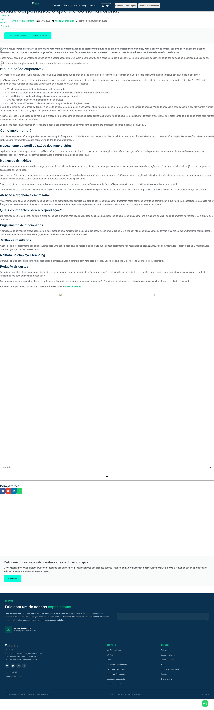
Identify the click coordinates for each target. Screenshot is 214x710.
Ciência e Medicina (64, 21)
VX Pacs (110, 655)
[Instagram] (13, 665)
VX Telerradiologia (114, 650)
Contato (92, 5)
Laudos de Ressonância (116, 674)
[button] (210, 467)
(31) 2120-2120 (11, 672)
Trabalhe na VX (167, 679)
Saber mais (12, 578)
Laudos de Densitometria (117, 665)
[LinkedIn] (7, 665)
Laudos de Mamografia (116, 679)
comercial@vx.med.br (13, 676)
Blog (84, 5)
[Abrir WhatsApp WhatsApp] (205, 703)
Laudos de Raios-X (114, 684)
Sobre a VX (165, 650)
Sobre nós (57, 5)
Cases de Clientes (168, 655)
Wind (109, 660)
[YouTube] (18, 665)
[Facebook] (24, 665)
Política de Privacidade (170, 669)
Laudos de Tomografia (116, 669)
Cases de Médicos (168, 660)
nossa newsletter (72, 286)
